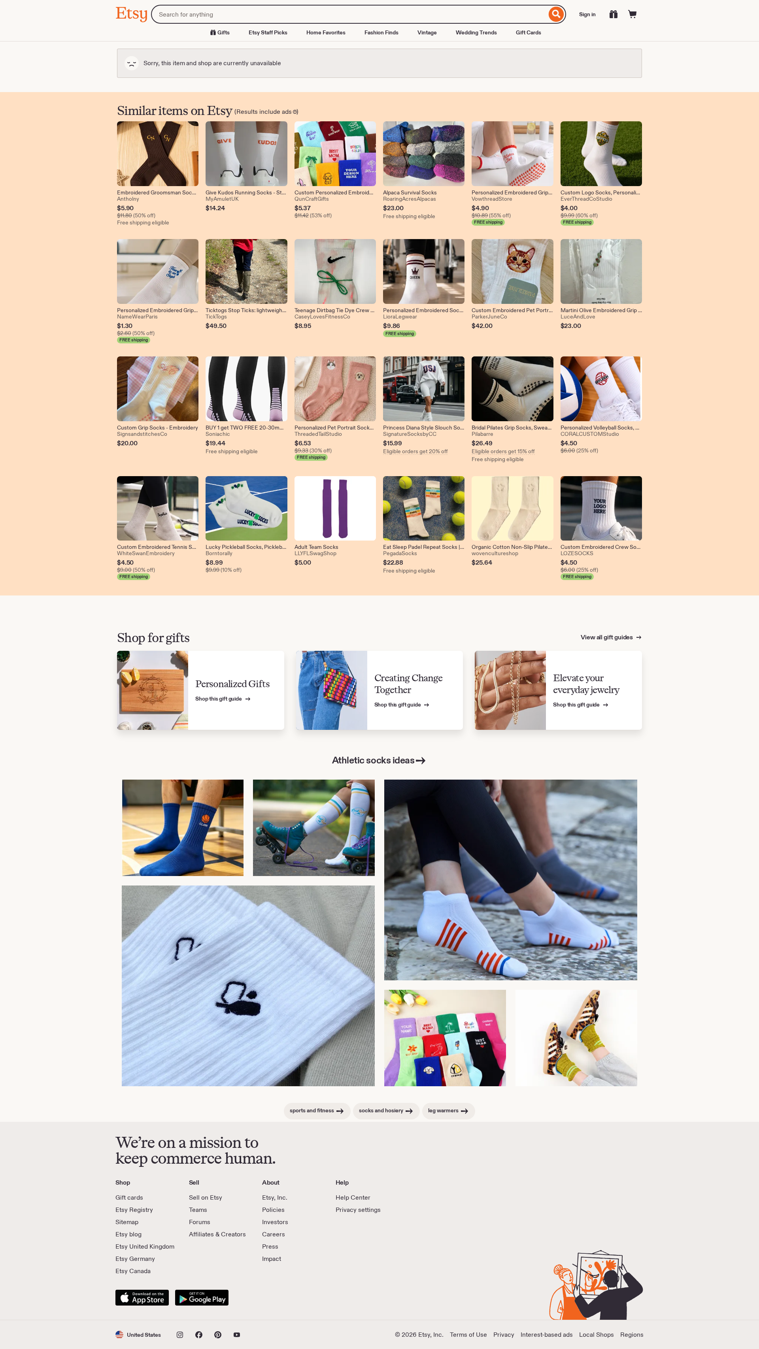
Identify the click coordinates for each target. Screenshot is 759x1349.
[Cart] (632, 14)
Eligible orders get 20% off (415, 451)
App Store (142, 1298)
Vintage (427, 32)
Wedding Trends (476, 32)
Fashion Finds (381, 32)
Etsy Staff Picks (268, 32)
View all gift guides (607, 637)
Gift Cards (528, 32)
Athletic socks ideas (373, 760)
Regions (632, 1334)
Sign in (587, 14)
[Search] (556, 14)
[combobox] (349, 14)
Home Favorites (326, 32)
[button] (138, 1334)
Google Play (201, 1298)
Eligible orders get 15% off (503, 451)
